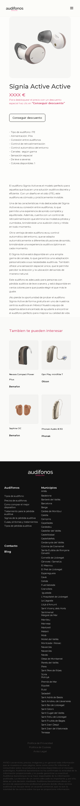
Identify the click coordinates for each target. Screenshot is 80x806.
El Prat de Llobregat (51, 569)
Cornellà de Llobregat (52, 557)
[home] (13, 8)
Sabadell (45, 693)
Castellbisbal (48, 534)
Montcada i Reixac (51, 643)
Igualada (46, 592)
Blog (7, 551)
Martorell (46, 627)
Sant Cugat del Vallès (52, 713)
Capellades (47, 523)
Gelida (44, 581)
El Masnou (47, 565)
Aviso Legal (40, 751)
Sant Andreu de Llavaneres (56, 701)
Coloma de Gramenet (52, 546)
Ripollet (45, 685)
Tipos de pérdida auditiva (18, 525)
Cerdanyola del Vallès (52, 542)
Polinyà (45, 677)
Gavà (44, 577)
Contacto (10, 545)
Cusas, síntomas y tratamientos (21, 521)
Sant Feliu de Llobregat (53, 716)
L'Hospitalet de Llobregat (54, 596)
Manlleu (45, 619)
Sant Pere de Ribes (51, 670)
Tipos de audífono (14, 496)
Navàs (44, 654)
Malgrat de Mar (49, 615)
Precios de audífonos (15, 500)
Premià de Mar (49, 681)
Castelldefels (48, 538)
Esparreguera (48, 573)
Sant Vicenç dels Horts (53, 608)
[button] (72, 8)
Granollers (46, 588)
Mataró (45, 631)
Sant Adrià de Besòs (52, 697)
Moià (43, 635)
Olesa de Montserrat (52, 658)
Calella (44, 515)
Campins (46, 519)
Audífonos (11, 487)
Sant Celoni (47, 709)
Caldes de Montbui (51, 511)
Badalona (46, 495)
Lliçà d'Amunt (49, 604)
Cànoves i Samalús (51, 561)
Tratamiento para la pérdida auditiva (19, 513)
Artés (44, 491)
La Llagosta (47, 600)
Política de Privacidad (40, 743)
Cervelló (45, 553)
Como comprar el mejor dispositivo (16, 506)
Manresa (45, 623)
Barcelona (46, 503)
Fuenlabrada (48, 585)
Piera (44, 666)
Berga (44, 507)
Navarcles (46, 647)
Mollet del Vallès (49, 639)
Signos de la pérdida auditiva (20, 518)
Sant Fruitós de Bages (53, 720)
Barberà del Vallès (50, 499)
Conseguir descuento (27, 117)
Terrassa (45, 732)
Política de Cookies (40, 747)
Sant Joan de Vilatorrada (54, 728)
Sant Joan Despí (50, 724)
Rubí (44, 689)
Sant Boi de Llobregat (52, 705)
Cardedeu (46, 526)
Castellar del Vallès (51, 530)
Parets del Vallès (49, 662)
